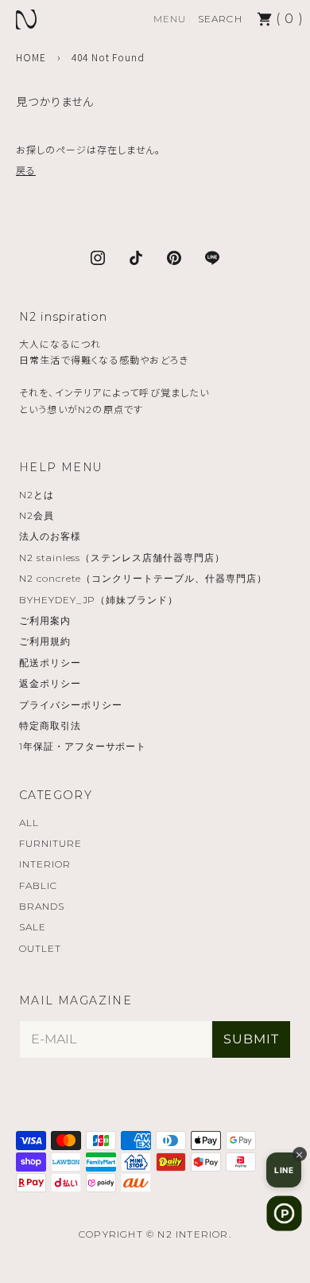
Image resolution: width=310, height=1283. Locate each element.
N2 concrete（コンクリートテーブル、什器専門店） (143, 578)
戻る (26, 170)
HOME (31, 57)
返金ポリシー (50, 683)
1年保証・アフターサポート (82, 746)
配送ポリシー (50, 663)
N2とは (36, 495)
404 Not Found (108, 57)
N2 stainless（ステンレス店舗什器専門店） (122, 558)
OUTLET (40, 948)
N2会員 (36, 515)
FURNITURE (50, 843)
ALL (29, 823)
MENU (170, 19)
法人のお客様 (50, 536)
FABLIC (38, 885)
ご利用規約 (45, 641)
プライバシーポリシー (70, 705)
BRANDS (41, 906)
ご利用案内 (45, 620)
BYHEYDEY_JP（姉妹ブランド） (98, 600)
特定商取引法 (50, 725)
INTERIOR (45, 864)
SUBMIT (251, 1039)
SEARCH (220, 19)
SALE (32, 927)
